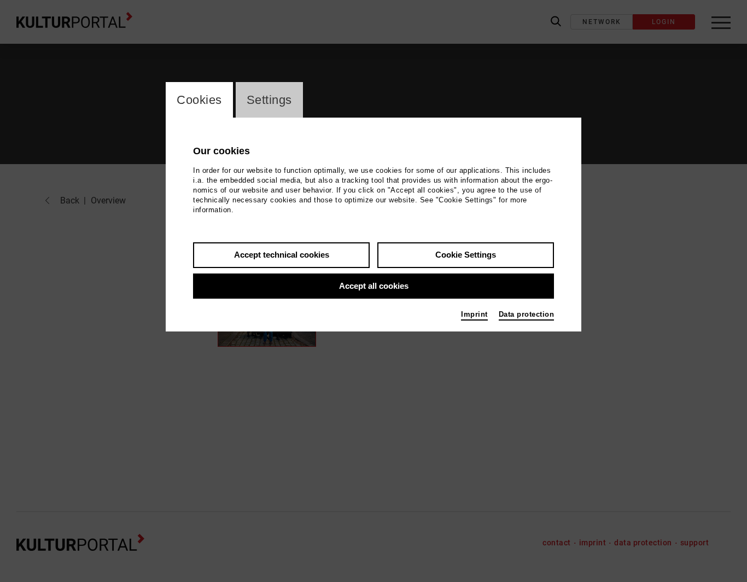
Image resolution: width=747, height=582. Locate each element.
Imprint (474, 314)
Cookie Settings (465, 254)
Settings (269, 100)
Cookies (199, 100)
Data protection (527, 314)
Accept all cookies (373, 285)
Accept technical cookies (281, 254)
